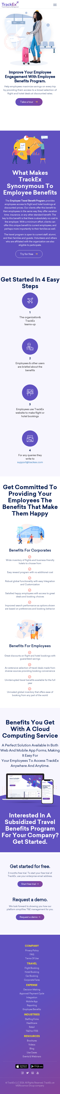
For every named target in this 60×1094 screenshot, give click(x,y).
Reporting (32, 1005)
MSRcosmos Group (25, 1086)
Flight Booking (32, 968)
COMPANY (32, 946)
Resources (32, 1036)
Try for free (27, 253)
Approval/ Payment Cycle (32, 993)
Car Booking (32, 976)
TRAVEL (32, 964)
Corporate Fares (32, 980)
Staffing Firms (32, 1019)
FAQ (32, 954)
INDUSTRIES (32, 1014)
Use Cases (32, 1052)
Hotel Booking (32, 972)
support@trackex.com (30, 462)
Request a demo (29, 917)
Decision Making (31, 989)
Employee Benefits (32, 1009)
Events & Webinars (32, 1056)
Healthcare (32, 1023)
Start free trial (29, 883)
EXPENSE (31, 985)
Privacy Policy (32, 950)
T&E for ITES (32, 1031)
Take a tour (27, 101)
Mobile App (32, 1001)
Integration (31, 997)
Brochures (32, 1040)
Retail (32, 1027)
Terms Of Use (32, 958)
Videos (31, 1044)
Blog (32, 1048)
